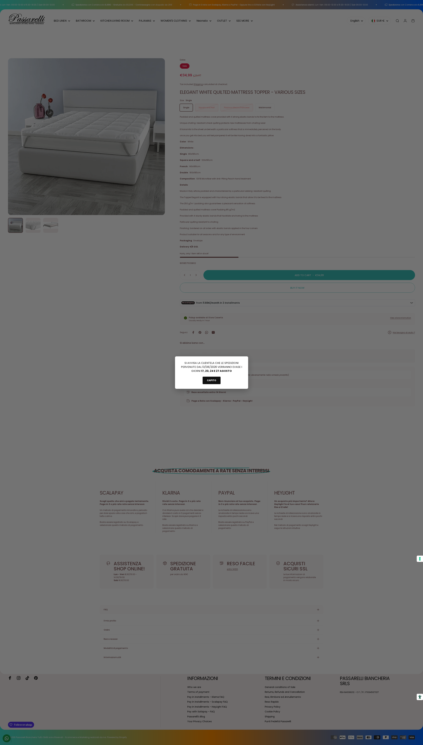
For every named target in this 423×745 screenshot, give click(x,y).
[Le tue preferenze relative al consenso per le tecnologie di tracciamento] (420, 559)
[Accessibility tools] (420, 697)
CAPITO (211, 380)
